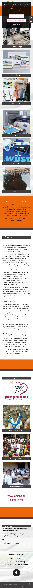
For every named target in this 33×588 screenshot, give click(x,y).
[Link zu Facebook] (29, 584)
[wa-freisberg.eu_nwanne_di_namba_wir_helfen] (16, 390)
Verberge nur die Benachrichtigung (16, 20)
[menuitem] (4, 586)
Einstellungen (16, 24)
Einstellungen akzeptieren (16, 16)
